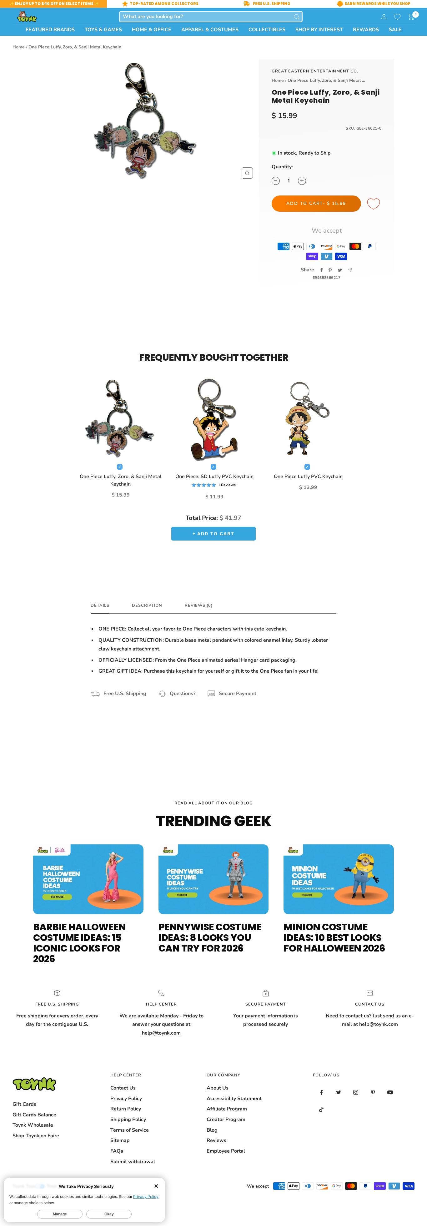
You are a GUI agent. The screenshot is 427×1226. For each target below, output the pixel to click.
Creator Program (226, 1119)
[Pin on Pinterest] (330, 270)
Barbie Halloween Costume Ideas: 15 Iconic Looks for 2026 (79, 943)
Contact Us (123, 1088)
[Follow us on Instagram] (355, 1092)
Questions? (182, 693)
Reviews (216, 1140)
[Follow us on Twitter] (338, 1092)
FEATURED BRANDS (50, 29)
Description (147, 605)
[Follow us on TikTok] (321, 1109)
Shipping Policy (128, 1119)
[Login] (384, 16)
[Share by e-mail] (350, 270)
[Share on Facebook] (321, 270)
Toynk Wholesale (33, 1125)
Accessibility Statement (234, 1098)
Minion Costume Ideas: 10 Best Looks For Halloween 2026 (334, 937)
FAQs (116, 1151)
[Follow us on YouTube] (390, 1092)
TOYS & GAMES (103, 29)
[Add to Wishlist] (374, 204)
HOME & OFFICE (151, 29)
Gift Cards (24, 1104)
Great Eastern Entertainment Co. (315, 71)
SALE (395, 29)
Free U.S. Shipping (124, 693)
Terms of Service (129, 1130)
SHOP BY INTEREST (319, 29)
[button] (411, 17)
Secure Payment (237, 693)
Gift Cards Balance (34, 1114)
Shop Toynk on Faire (36, 1135)
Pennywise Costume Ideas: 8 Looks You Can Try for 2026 (210, 937)
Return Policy (125, 1108)
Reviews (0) (199, 605)
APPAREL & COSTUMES (210, 29)
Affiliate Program (227, 1108)
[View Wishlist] (397, 17)
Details (100, 605)
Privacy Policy (126, 1098)
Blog (212, 1130)
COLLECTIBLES (267, 29)
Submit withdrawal (132, 1161)
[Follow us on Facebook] (321, 1092)
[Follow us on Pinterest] (373, 1092)
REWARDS (366, 29)
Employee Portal (226, 1151)
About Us (218, 1088)
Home (19, 47)
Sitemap (120, 1140)
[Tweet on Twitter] (340, 270)
